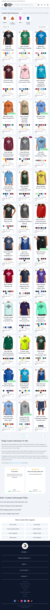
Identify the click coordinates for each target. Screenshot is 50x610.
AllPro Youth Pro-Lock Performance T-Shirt (41, 353)
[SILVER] (29, 89)
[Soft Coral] (36, 324)
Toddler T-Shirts (37, 533)
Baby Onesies (13, 537)
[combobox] (25, 4)
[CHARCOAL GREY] (25, 89)
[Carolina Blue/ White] (25, 125)
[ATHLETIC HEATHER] (20, 424)
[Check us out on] (25, 601)
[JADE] (23, 89)
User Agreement (25, 586)
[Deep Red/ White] (27, 194)
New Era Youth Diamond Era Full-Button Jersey (24, 286)
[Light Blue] (43, 194)
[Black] (5, 125)
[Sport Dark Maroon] (12, 159)
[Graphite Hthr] (10, 259)
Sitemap (25, 596)
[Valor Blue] (11, 125)
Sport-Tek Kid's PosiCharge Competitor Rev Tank (24, 188)
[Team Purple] (5, 89)
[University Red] (43, 125)
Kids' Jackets (37, 524)
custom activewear (16, 463)
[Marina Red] (40, 160)
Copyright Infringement (25, 592)
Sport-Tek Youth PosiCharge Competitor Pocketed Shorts (41, 418)
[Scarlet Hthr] (8, 259)
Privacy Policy (25, 588)
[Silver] (23, 53)
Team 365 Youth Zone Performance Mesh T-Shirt (8, 418)
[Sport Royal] (6, 426)
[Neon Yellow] (22, 55)
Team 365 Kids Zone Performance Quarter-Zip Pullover (8, 353)
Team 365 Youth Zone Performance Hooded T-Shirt (24, 154)
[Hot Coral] (20, 53)
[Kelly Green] (40, 358)
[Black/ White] (20, 194)
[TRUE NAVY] (27, 89)
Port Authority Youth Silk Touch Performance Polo (24, 319)
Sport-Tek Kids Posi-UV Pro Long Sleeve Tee (41, 319)
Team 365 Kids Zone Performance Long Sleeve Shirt (8, 154)
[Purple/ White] (22, 125)
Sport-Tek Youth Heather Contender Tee (8, 253)
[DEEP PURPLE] (22, 91)
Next (45, 435)
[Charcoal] (40, 228)
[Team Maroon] (9, 125)
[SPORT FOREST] (29, 159)
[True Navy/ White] (23, 194)
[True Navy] (6, 91)
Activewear (11, 9)
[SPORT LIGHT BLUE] (23, 159)
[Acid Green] (36, 160)
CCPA (25, 590)
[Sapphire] (43, 324)
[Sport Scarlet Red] (12, 424)
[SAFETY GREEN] (22, 426)
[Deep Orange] (29, 53)
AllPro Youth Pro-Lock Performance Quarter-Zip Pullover (41, 221)
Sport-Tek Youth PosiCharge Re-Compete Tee (24, 385)
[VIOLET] (20, 89)
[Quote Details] (13, 60)
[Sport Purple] (11, 424)
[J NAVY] (27, 424)
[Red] (3, 89)
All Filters (5, 27)
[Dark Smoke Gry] (40, 194)
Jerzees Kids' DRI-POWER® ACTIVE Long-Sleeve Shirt (24, 419)
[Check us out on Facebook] (15, 601)
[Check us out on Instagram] (21, 601)
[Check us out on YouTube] (28, 601)
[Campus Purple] (38, 160)
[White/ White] (36, 259)
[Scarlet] (25, 293)
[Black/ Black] (42, 259)
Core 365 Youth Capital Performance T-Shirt (41, 154)
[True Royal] (39, 195)
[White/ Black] (40, 259)
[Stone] (43, 160)
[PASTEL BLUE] (7, 327)
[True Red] (45, 194)
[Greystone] (43, 228)
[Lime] (25, 358)
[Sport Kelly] (3, 424)
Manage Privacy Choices (25, 584)
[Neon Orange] (11, 89)
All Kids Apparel (37, 537)
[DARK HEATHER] (38, 55)
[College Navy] (45, 125)
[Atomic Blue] (22, 53)
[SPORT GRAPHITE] (6, 55)
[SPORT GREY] (38, 53)
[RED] (42, 53)
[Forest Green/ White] (22, 127)
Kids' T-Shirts (13, 524)
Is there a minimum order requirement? (11, 506)
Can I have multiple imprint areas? (9, 514)
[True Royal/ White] (27, 125)
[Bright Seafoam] (38, 194)
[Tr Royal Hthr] (4, 259)
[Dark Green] (7, 89)
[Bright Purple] (20, 325)
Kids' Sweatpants (13, 533)
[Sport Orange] (5, 424)
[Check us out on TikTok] (32, 601)
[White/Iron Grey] (5, 390)
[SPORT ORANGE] (6, 161)
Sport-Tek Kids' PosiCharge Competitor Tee (24, 48)
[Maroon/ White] (20, 125)
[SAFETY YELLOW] (3, 53)
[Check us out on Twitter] (18, 601)
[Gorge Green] (12, 125)
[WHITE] (11, 53)
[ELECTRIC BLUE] (7, 53)
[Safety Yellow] (22, 360)
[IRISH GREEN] (43, 53)
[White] (27, 53)
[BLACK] (9, 159)
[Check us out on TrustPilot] (35, 601)
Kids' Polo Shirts (37, 529)
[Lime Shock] (38, 91)
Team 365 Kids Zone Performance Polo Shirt (8, 188)
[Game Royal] (6, 127)
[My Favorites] (44, 5)
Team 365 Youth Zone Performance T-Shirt (8, 48)
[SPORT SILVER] (9, 53)
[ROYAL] (45, 53)
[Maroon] (36, 89)
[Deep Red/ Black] (25, 194)
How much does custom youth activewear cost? (14, 502)
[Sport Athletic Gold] (9, 424)
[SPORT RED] (5, 53)
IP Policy (25, 594)
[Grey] (23, 293)
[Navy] (42, 228)
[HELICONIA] (36, 53)
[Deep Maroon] (7, 125)
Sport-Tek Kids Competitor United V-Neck (41, 286)
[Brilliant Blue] (25, 325)
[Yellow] (36, 194)
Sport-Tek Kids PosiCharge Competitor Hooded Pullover (27, 221)
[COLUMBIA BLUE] (22, 89)
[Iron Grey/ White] (22, 194)
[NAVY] (5, 327)
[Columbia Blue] (22, 358)
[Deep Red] (38, 89)
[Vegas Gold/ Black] (29, 125)
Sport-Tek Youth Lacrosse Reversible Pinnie (24, 253)
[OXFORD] (25, 424)
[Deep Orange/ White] (23, 125)
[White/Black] (40, 291)
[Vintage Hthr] (12, 259)
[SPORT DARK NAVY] (11, 159)
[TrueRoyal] (25, 390)
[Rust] (38, 360)
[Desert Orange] (39, 127)
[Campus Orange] (45, 160)
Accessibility (25, 581)
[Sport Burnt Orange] (5, 159)
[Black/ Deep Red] (43, 259)
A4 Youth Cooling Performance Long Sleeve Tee (8, 319)
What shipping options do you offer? (10, 510)
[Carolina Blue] (42, 89)
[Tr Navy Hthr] (6, 259)
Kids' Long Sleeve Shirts (13, 529)
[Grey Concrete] (12, 226)
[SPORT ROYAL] (7, 159)
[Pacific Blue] (43, 358)
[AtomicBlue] (29, 390)
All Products (4, 9)
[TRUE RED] (29, 424)
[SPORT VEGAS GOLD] (12, 53)
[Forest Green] (25, 53)
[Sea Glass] (42, 160)
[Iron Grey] (23, 226)
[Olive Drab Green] (7, 226)
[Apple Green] (3, 125)
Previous (6, 435)
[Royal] (12, 89)
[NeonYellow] (27, 390)
